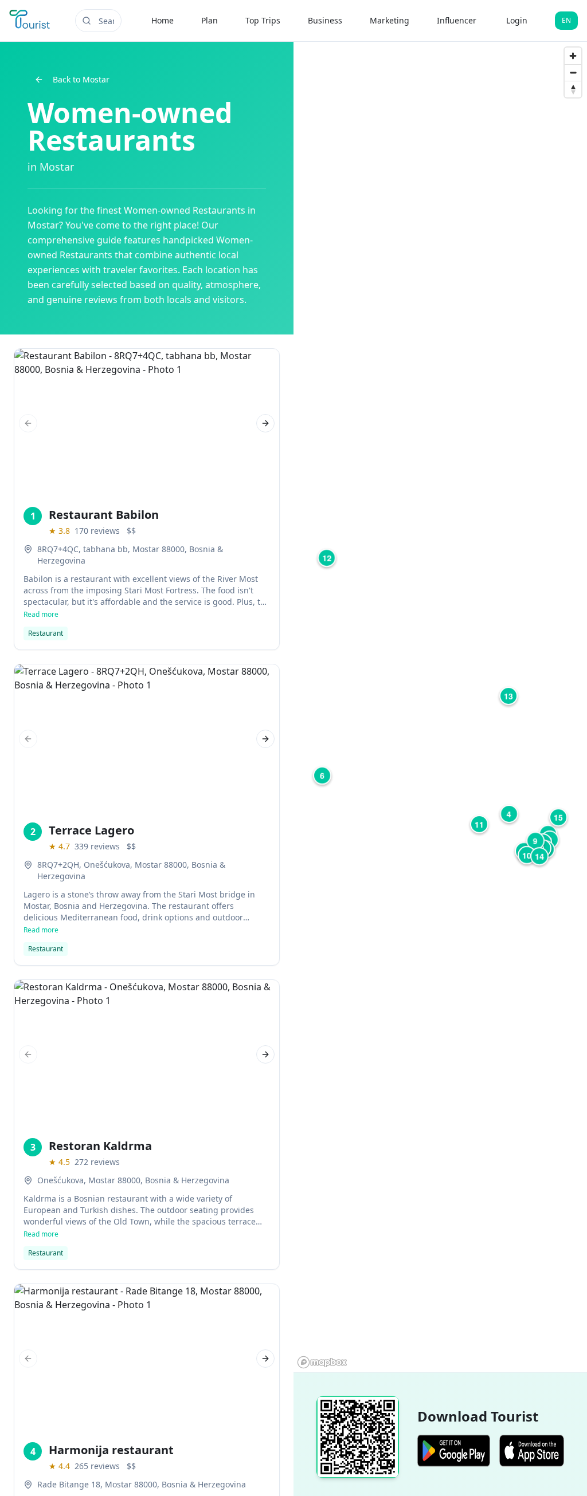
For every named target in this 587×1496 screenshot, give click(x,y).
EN (566, 20)
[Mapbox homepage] (322, 1362)
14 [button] (539, 856)
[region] (440, 707)
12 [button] (326, 558)
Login (516, 20)
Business (325, 20)
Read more (41, 614)
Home (162, 20)
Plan (209, 20)
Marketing (389, 20)
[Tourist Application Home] (30, 20)
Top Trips (262, 20)
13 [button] (508, 696)
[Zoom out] (573, 72)
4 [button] (509, 814)
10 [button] (526, 855)
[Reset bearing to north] (573, 89)
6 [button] (322, 775)
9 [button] (535, 841)
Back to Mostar (81, 79)
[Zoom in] (573, 56)
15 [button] (558, 817)
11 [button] (479, 824)
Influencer (456, 20)
